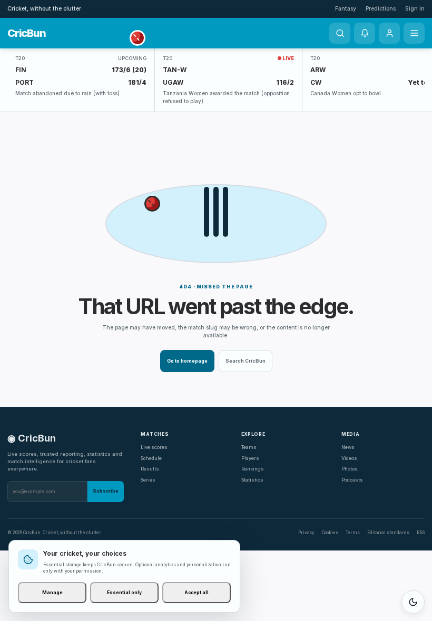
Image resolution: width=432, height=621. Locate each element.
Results (150, 469)
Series (148, 480)
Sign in (415, 8)
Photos (349, 469)
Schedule (151, 458)
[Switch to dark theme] (413, 602)
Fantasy (345, 8)
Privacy (306, 532)
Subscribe (106, 491)
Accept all (196, 592)
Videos (349, 458)
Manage (52, 592)
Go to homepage (187, 361)
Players (250, 458)
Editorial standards (388, 532)
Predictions (381, 8)
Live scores (154, 447)
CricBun (26, 32)
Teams (249, 447)
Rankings (252, 469)
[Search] (339, 33)
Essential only (124, 592)
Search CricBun (245, 361)
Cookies (330, 532)
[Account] (389, 33)
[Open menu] (414, 33)
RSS (421, 532)
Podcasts (352, 480)
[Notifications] (364, 33)
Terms (353, 532)
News (348, 447)
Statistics (252, 480)
